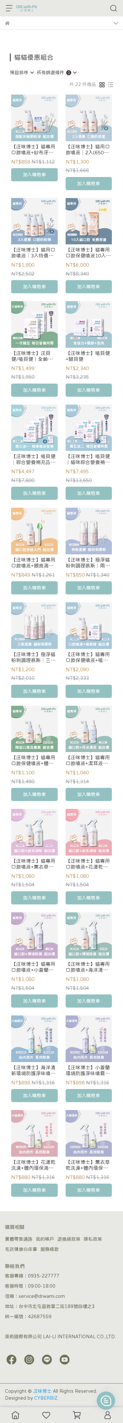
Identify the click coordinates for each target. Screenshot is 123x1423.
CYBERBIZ (45, 1398)
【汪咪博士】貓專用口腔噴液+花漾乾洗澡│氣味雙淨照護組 (88, 864)
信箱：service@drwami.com (35, 1296)
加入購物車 (34, 174)
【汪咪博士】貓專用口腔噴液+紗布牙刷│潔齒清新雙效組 (33, 150)
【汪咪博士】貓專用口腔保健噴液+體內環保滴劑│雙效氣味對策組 (33, 761)
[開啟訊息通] (106, 1400)
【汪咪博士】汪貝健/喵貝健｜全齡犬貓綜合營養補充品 (32, 356)
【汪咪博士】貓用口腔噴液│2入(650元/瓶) (88, 150)
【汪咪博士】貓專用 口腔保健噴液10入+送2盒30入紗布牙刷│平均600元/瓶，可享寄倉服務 (89, 253)
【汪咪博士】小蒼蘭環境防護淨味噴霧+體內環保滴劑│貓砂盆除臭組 (88, 1071)
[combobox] (21, 72)
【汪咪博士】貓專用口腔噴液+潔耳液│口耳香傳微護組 (88, 761)
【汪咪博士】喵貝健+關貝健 (88, 356)
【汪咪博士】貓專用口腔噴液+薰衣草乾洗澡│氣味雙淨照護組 (33, 864)
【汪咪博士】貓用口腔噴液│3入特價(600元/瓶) (33, 253)
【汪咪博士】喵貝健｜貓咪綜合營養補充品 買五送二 (88, 459)
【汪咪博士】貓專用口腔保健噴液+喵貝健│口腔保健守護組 (88, 657)
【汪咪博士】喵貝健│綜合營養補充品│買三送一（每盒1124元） (34, 459)
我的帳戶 (45, 1239)
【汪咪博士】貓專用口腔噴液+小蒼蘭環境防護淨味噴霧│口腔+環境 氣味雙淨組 (33, 967)
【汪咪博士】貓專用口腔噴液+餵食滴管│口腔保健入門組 (33, 563)
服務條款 (49, 1249)
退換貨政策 (68, 1239)
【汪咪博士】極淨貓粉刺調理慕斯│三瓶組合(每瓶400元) (33, 657)
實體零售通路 (18, 1239)
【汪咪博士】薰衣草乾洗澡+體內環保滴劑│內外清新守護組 (88, 1165)
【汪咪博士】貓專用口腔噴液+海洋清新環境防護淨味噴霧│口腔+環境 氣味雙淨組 (88, 967)
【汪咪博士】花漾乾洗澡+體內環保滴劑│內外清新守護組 (33, 1165)
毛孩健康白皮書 (21, 1249)
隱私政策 (93, 1239)
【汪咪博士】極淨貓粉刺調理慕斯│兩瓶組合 (88, 563)
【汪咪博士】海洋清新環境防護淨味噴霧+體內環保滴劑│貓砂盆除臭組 (33, 1071)
